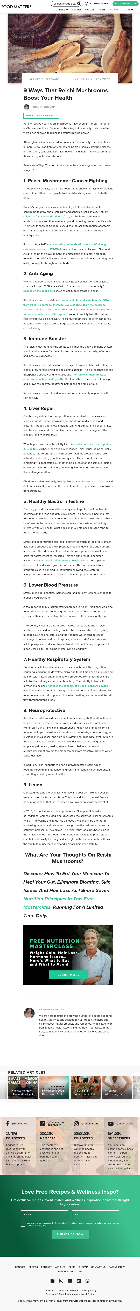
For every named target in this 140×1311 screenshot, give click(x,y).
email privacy (101, 1223)
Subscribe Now (70, 1234)
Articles (60, 1267)
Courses (59, 9)
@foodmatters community (56, 1124)
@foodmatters (20, 1124)
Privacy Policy (89, 1290)
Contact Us (98, 1267)
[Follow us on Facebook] (52, 1281)
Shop (112, 9)
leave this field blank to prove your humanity (13, 1178)
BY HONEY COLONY (51, 1009)
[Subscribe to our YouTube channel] (70, 1281)
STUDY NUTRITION (125, 3)
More (127, 9)
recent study (56, 741)
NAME (27, 1214)
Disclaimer (49, 1290)
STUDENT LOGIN (98, 3)
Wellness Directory (70, 1271)
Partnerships (117, 1267)
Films (102, 9)
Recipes (77, 9)
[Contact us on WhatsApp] (87, 1281)
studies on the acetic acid (39, 291)
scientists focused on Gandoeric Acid (46, 216)
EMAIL (79, 1214)
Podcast (90, 9)
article (34, 79)
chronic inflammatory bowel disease (66, 560)
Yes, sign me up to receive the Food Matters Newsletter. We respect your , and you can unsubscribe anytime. (73, 1224)
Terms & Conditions (68, 1290)
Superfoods (51, 79)
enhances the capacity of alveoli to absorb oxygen (77, 686)
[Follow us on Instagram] (61, 1281)
